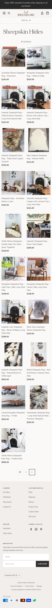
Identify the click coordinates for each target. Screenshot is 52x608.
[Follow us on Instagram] (36, 529)
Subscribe (42, 564)
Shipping (32, 497)
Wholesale (7, 497)
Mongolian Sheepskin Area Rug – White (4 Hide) (38, 74)
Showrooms (7, 502)
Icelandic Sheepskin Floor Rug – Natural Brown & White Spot (12, 372)
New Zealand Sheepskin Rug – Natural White (37, 157)
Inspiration (6, 528)
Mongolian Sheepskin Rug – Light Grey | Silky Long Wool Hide (13, 287)
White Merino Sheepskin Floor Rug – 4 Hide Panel (12, 457)
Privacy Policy (29, 586)
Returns (31, 502)
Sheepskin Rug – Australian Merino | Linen (13, 200)
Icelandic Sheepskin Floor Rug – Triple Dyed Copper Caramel (12, 158)
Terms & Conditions (16, 586)
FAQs (30, 492)
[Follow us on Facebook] (31, 529)
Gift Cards (32, 516)
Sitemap (39, 586)
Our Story (6, 492)
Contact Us (7, 507)
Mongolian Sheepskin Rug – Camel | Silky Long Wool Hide (38, 287)
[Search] (9, 13)
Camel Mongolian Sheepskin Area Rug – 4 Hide (13, 414)
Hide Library (7, 533)
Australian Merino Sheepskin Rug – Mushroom (13, 74)
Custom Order (34, 512)
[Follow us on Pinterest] (41, 529)
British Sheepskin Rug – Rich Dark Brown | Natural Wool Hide (38, 372)
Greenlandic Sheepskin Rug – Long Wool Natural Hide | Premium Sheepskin (38, 415)
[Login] (42, 13)
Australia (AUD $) (11, 575)
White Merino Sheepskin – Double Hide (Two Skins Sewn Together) (12, 244)
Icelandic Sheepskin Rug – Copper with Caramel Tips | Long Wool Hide (38, 201)
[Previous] (20, 472)
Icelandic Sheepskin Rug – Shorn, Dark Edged (37, 242)
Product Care (33, 507)
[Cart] (47, 13)
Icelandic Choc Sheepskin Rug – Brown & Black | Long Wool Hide (13, 330)
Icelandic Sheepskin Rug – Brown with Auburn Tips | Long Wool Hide (37, 115)
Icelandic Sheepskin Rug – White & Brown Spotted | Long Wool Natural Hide (12, 115)
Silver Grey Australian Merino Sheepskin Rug (36, 328)
